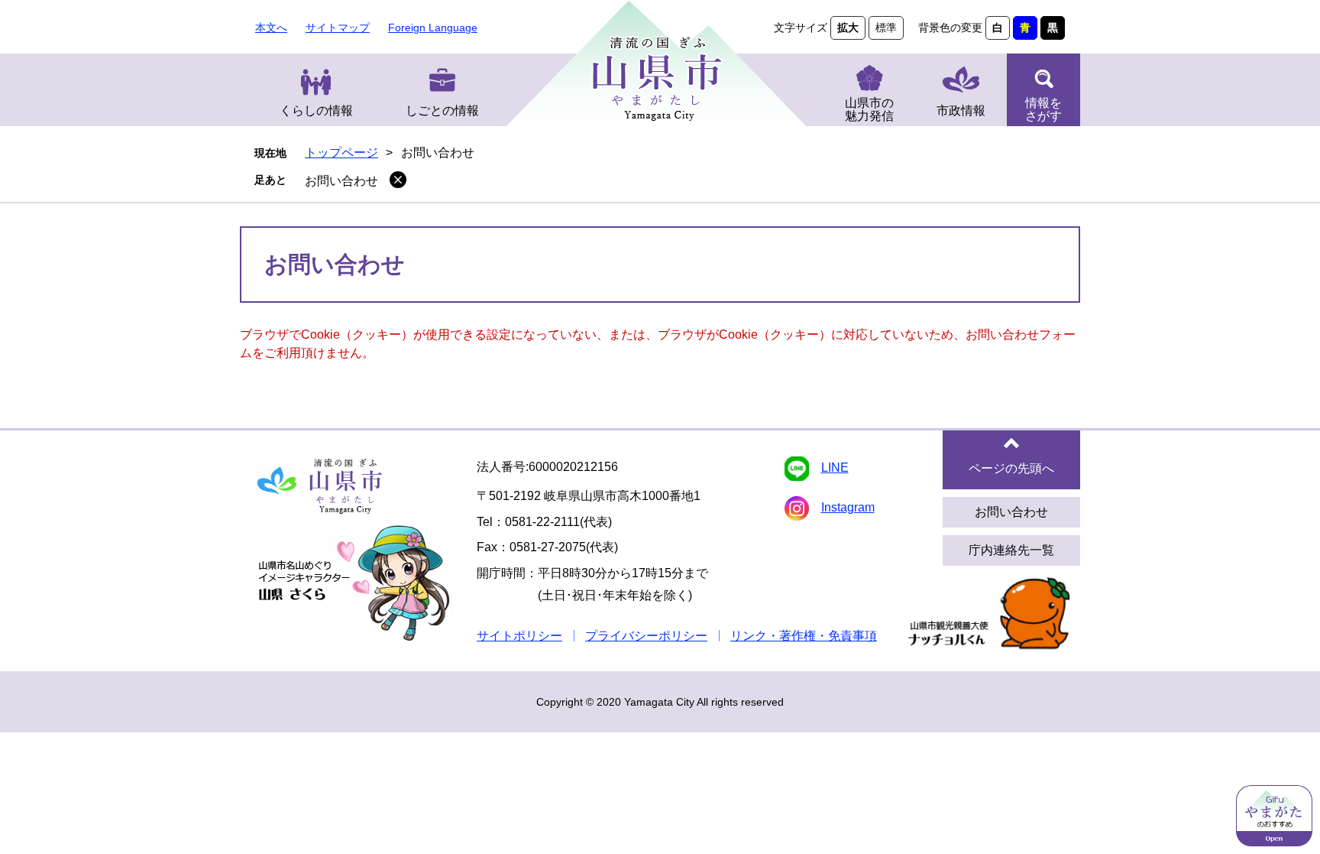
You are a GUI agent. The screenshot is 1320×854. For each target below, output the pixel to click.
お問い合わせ (341, 180)
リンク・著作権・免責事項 (803, 635)
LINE (835, 467)
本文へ (271, 27)
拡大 (848, 27)
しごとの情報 (442, 110)
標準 (886, 27)
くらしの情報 (316, 110)
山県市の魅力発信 (869, 109)
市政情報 (961, 110)
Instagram (848, 507)
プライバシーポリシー (646, 635)
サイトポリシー (519, 635)
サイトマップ (338, 27)
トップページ (341, 152)
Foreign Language (432, 27)
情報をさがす (1043, 109)
